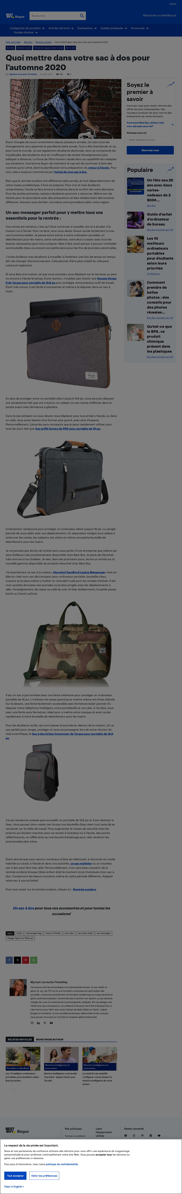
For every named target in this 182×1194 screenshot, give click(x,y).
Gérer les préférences (44, 1175)
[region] (91, 1166)
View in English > (14, 1186)
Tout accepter (15, 1175)
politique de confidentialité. (62, 1164)
